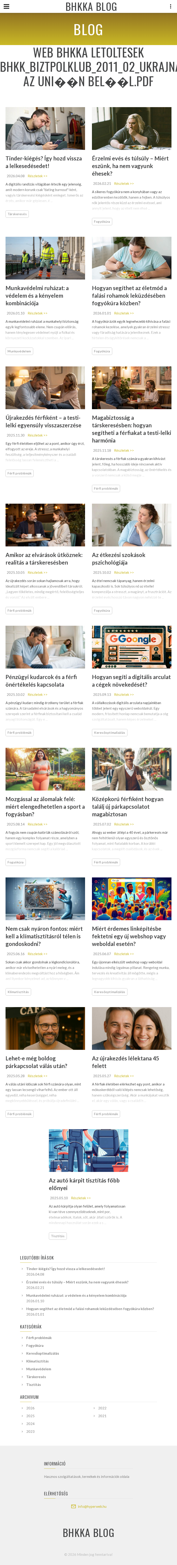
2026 (30, 1408)
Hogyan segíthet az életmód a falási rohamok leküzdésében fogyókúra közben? (129, 295)
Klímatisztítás (18, 992)
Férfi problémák (20, 473)
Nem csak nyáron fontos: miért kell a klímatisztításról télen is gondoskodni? (44, 936)
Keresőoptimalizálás (109, 732)
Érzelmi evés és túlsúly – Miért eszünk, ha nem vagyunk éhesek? (130, 166)
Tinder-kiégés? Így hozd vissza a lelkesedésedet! (65, 1269)
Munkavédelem (19, 351)
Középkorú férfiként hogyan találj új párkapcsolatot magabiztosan (127, 806)
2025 (30, 1416)
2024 (30, 1424)
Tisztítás (58, 1236)
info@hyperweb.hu (92, 1506)
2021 (102, 1416)
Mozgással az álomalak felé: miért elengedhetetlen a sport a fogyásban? (45, 806)
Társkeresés (17, 214)
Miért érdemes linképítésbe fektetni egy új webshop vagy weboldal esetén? (129, 936)
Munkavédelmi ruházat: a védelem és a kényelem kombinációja (37, 295)
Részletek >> (37, 176)
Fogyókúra (102, 221)
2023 (30, 1431)
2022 (102, 1408)
